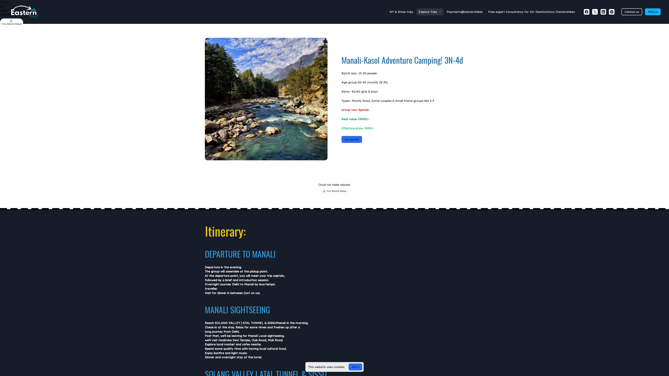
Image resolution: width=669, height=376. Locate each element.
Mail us (653, 12)
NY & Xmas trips (401, 12)
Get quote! (352, 139)
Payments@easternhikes (465, 12)
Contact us (632, 12)
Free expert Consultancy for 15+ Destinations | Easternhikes (531, 12)
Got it (355, 367)
